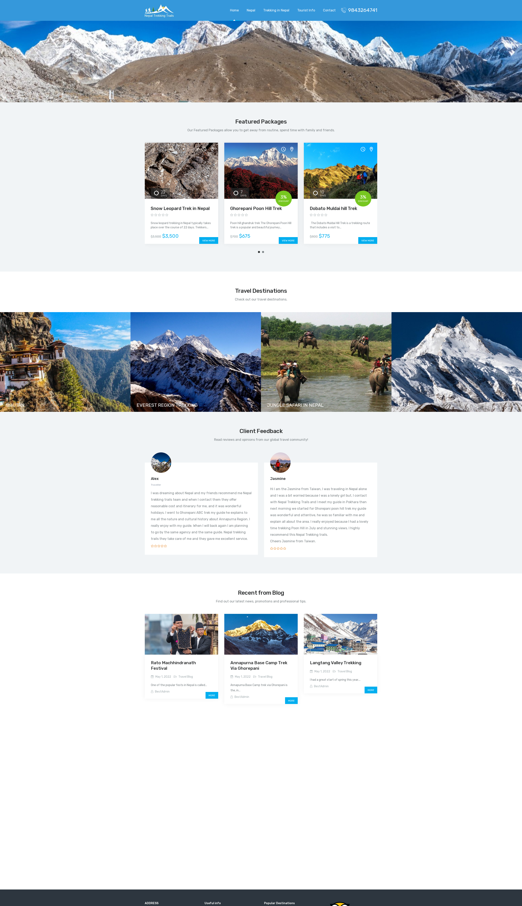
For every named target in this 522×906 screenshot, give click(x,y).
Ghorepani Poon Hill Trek (256, 208)
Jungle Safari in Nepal (295, 405)
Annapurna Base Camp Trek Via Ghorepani (258, 665)
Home (234, 10)
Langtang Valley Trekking (335, 662)
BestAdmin (162, 691)
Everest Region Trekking (167, 405)
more (212, 695)
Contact (329, 10)
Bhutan (15, 405)
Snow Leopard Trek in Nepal (180, 208)
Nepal (251, 10)
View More (208, 240)
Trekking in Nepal (276, 10)
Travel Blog (185, 676)
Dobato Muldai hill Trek (333, 208)
